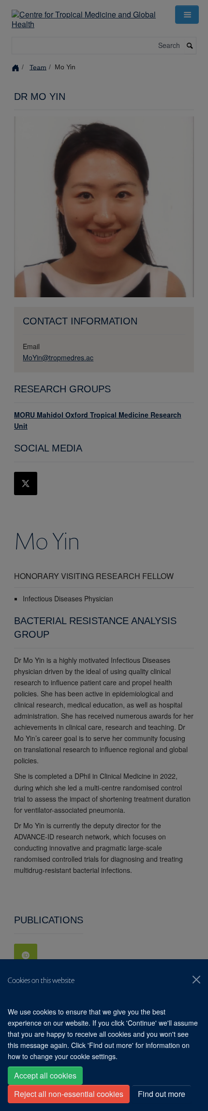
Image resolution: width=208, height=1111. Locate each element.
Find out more (161, 1093)
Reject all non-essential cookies (68, 1093)
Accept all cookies (45, 1075)
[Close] (196, 979)
